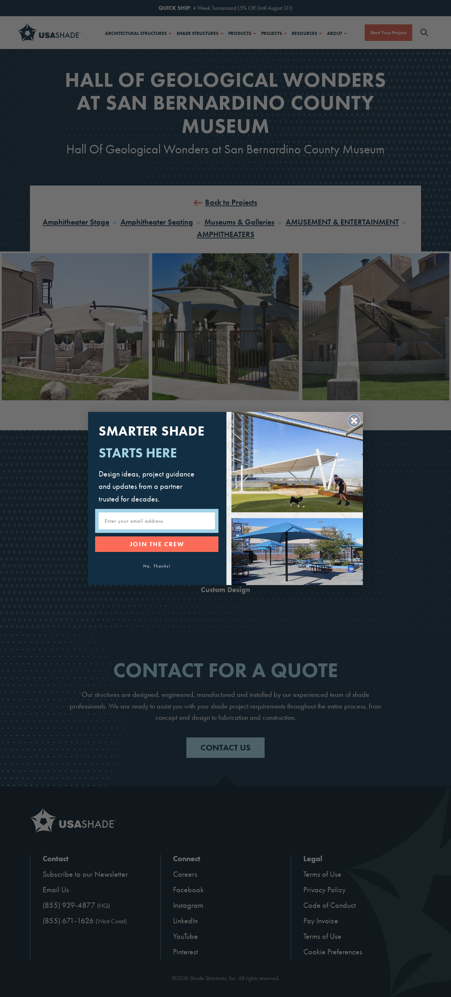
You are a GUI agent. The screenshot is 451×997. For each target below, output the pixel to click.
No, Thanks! (157, 566)
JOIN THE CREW (157, 544)
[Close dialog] (354, 420)
